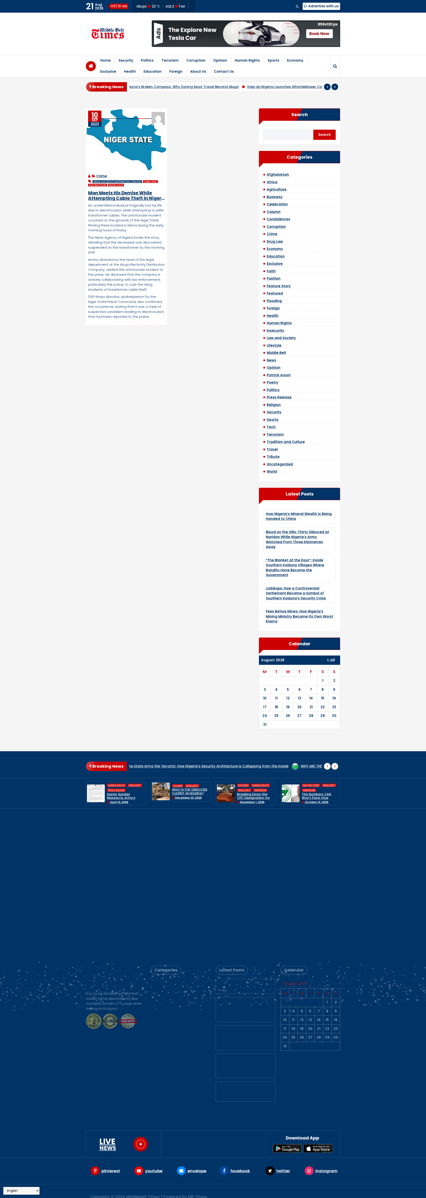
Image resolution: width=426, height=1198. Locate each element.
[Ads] (246, 33)
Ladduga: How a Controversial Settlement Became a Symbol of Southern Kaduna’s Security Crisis (296, 593)
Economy (295, 60)
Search (299, 114)
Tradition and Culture (286, 441)
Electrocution (97, 185)
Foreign (175, 71)
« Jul (331, 659)
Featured (275, 293)
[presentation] (327, 87)
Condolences (278, 219)
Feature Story (279, 286)
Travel (272, 449)
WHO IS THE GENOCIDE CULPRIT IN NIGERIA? (124, 791)
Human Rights (247, 60)
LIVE (107, 1144)
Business (274, 197)
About (259, 1191)
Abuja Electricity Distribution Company (117, 181)
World (272, 471)
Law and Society (281, 338)
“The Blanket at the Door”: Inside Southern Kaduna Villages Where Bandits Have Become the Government (243, 887)
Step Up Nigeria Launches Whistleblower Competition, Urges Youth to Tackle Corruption (251, 86)
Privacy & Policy (305, 1191)
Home (105, 60)
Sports (273, 60)
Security (125, 60)
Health (130, 71)
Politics (147, 60)
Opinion (220, 60)
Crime (101, 176)
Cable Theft (150, 181)
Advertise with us (323, 6)
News (271, 360)
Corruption (195, 60)
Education (153, 71)
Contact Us (224, 71)
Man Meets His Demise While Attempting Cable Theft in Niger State (124, 195)
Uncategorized (280, 464)
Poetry (272, 382)
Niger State (116, 185)
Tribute (273, 456)
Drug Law (275, 241)
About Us (198, 71)
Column (273, 211)
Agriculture (276, 189)
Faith (271, 271)
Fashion (273, 278)
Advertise (277, 1191)
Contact (330, 1191)
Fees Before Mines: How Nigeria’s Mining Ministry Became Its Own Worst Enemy (299, 616)
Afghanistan (278, 174)
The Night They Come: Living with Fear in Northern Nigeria (319, 793)
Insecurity (275, 330)
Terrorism (170, 60)
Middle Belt (276, 352)
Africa (272, 182)
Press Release (279, 397)
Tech (271, 427)
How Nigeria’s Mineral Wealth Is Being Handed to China (243, 836)
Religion (274, 404)
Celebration (277, 204)
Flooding (274, 301)
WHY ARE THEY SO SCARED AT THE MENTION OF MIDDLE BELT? (262, 766)
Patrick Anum (279, 375)
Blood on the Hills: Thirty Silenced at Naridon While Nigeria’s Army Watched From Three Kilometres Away (244, 859)
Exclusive (108, 71)
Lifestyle (274, 345)
